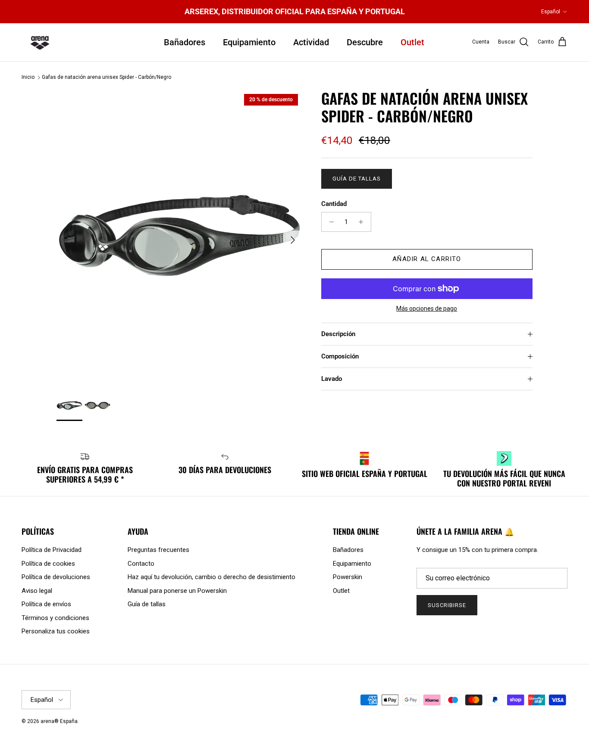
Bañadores (184, 42)
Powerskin (347, 577)
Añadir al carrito (426, 259)
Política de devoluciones (56, 577)
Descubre (365, 42)
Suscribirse (447, 605)
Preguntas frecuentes (158, 550)
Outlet (412, 42)
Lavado (331, 379)
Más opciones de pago (426, 308)
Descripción (338, 334)
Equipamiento (249, 42)
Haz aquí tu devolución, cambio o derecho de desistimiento (211, 577)
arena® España (59, 721)
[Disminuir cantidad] (329, 221)
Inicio (28, 78)
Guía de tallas (356, 178)
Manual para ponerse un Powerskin (177, 591)
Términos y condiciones (55, 618)
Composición (340, 356)
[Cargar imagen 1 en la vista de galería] (179, 235)
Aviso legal (37, 591)
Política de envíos (46, 604)
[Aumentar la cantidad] (363, 221)
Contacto (141, 563)
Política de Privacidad (51, 550)
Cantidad (334, 204)
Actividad (311, 42)
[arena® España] (40, 42)
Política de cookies (48, 563)
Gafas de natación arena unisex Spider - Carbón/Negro (106, 78)
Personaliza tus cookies (56, 631)
